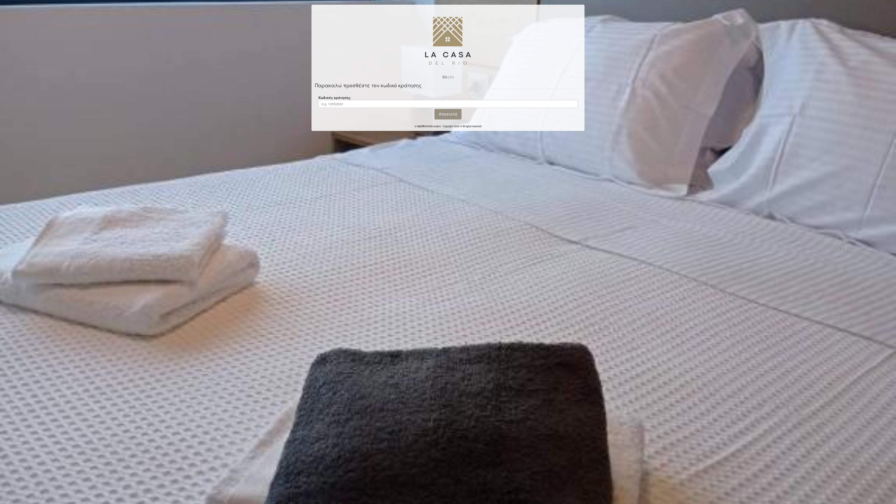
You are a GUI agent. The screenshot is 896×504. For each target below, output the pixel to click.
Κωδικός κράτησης (334, 97)
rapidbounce (425, 126)
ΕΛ (452, 77)
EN (444, 77)
